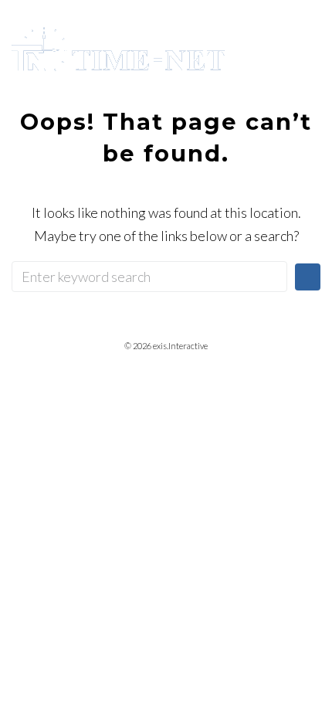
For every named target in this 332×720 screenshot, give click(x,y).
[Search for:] (149, 276)
